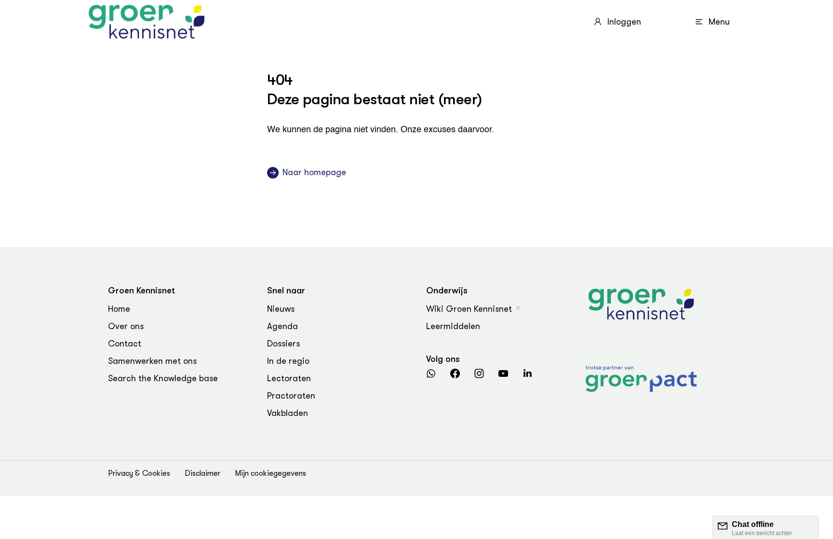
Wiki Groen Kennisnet (469, 309)
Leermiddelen (453, 326)
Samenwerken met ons (152, 361)
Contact (124, 343)
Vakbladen (287, 413)
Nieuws (281, 309)
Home (119, 309)
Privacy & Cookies (139, 473)
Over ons (126, 326)
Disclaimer (202, 473)
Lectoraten (289, 378)
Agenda (282, 326)
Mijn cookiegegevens (270, 473)
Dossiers (283, 343)
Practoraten (291, 396)
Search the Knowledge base (163, 378)
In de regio (288, 361)
